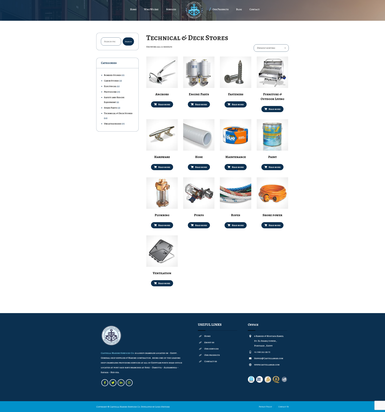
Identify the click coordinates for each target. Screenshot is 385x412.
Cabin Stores (111, 80)
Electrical (110, 86)
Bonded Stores (112, 75)
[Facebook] (104, 382)
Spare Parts (110, 107)
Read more (164, 104)
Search (128, 41)
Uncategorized (112, 123)
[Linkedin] (121, 382)
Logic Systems (162, 406)
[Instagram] (129, 382)
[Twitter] (112, 382)
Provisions (110, 91)
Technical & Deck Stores (118, 113)
